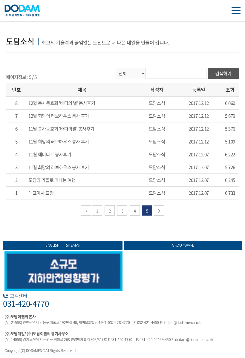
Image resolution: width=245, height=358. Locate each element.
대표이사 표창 (40, 193)
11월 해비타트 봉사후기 (49, 154)
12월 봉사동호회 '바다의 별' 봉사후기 (61, 103)
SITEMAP (73, 245)
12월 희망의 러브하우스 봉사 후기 (58, 116)
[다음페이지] (159, 210)
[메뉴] (236, 10)
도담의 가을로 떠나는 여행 (52, 180)
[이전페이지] (86, 210)
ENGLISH (52, 245)
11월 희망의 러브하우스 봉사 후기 (58, 141)
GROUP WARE (183, 245)
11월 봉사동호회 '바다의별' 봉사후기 (61, 128)
